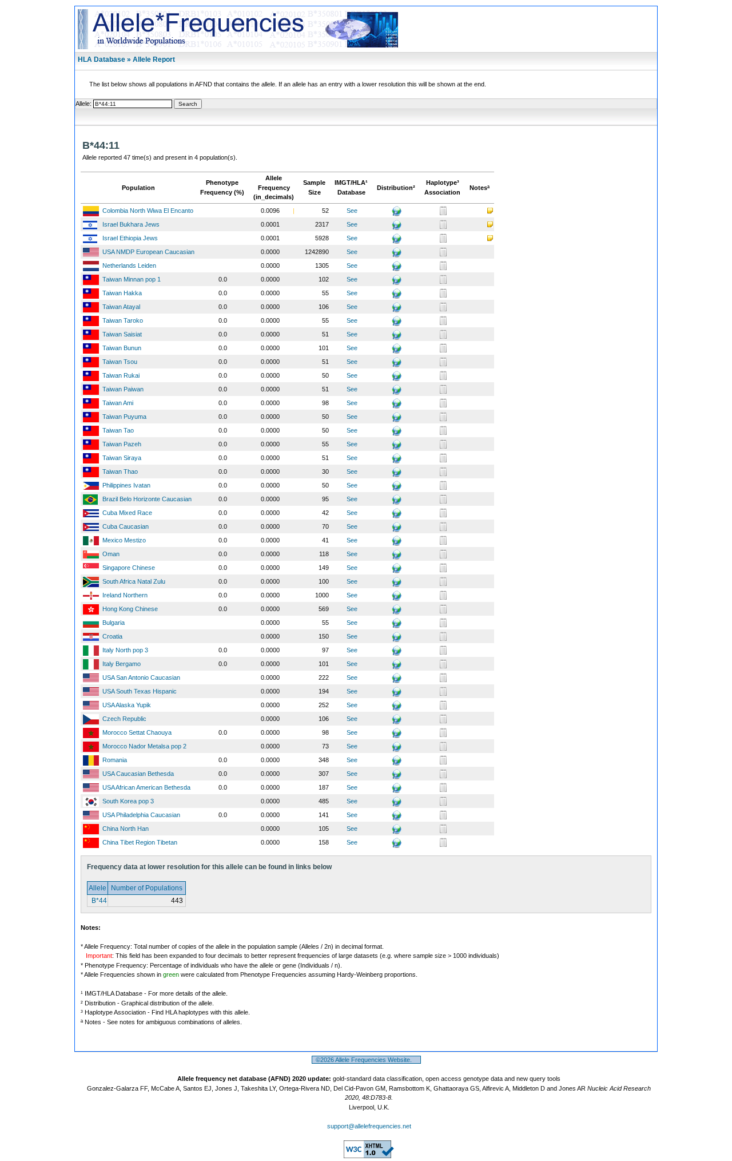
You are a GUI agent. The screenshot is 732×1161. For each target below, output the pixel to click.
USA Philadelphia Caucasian (141, 814)
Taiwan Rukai (121, 375)
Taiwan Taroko (122, 320)
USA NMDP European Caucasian (148, 251)
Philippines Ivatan (126, 485)
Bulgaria (113, 622)
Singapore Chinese (128, 567)
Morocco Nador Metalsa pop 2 (144, 746)
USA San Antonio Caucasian (141, 677)
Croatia (112, 636)
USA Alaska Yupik (126, 705)
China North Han (125, 828)
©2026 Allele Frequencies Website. (366, 1059)
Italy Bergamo (121, 663)
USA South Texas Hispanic (139, 691)
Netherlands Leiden (129, 265)
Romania (114, 759)
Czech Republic (124, 718)
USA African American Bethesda (146, 787)
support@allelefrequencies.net (369, 1126)
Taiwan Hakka (122, 293)
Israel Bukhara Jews (131, 224)
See (352, 210)
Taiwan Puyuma (124, 416)
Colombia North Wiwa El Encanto (147, 210)
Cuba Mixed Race (127, 512)
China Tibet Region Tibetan (139, 842)
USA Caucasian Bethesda (138, 773)
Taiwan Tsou (119, 361)
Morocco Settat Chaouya (137, 732)
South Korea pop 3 (128, 801)
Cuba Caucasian (125, 526)
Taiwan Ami (117, 402)
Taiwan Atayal (121, 306)
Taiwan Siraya (121, 457)
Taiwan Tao (118, 430)
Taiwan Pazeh (121, 444)
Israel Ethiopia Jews (130, 238)
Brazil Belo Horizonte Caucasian (147, 499)
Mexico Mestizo (124, 540)
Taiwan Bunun (121, 347)
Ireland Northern (125, 595)
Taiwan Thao (120, 471)
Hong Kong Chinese (130, 608)
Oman (111, 553)
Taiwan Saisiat (122, 334)
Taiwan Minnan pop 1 (131, 279)
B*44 (98, 901)
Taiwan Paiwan (123, 389)
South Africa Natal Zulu (133, 581)
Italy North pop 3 (125, 650)
